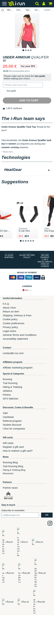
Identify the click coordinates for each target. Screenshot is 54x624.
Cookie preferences (13, 323)
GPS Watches (10, 398)
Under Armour (38, 10)
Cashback (8, 417)
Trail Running (10, 383)
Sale (5, 413)
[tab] (27, 170)
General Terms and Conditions (19, 335)
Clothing (19, 10)
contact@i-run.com (13, 353)
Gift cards (8, 443)
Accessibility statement (15, 338)
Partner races (10, 487)
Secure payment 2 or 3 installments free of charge (45, 260)
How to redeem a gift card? (18, 450)
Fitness (7, 394)
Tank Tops (29, 10)
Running (7, 379)
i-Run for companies (14, 428)
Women (10, 10)
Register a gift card (13, 447)
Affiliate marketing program (18, 367)
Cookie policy (10, 319)
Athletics (7, 391)
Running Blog (10, 462)
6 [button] (35, 243)
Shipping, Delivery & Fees (17, 315)
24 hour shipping (9, 256)
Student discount (12, 424)
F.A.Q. (6, 303)
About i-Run (9, 307)
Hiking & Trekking (12, 387)
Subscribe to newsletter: (13, 510)
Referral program (12, 421)
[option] (27, 30)
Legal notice (9, 331)
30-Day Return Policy (27, 256)
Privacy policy (10, 327)
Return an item (11, 311)
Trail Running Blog (13, 466)
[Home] (2, 10)
